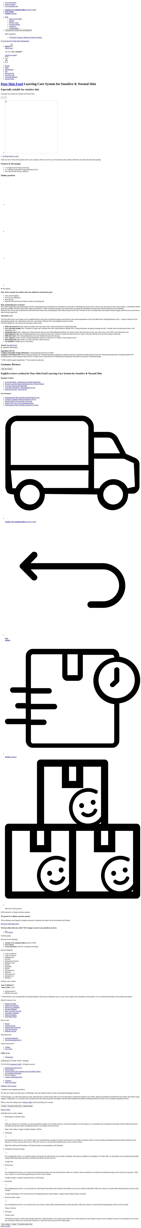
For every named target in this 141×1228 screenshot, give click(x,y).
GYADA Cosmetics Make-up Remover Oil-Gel (20, 399)
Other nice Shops (10, 1082)
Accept (4, 1106)
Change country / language (20, 1061)
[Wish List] (6, 58)
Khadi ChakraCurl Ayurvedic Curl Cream (18, 401)
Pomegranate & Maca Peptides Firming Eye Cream (21, 405)
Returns (11, 21)
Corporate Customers (12, 1013)
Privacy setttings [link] (10, 1075)
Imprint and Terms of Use (13, 1068)
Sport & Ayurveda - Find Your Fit (16, 389)
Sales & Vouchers (11, 1015)
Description (6, 289)
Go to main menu (10, 2)
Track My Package (11, 1029)
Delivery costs (13, 22)
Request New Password (13, 1027)
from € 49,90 (20, 10)
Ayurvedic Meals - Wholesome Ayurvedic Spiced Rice (23, 382)
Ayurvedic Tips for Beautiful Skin (16, 386)
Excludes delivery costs (10, 156)
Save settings (6, 1224)
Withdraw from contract (8, 1086)
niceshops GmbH (15, 1064)
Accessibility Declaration (13, 1073)
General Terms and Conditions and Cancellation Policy (23, 1071)
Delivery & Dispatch (11, 1005)
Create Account (10, 1025)
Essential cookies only (14, 1106)
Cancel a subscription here (13, 1077)
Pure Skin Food (12, 84)
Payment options (14, 24)
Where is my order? (15, 19)
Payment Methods (11, 1009)
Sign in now (9, 48)
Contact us (12, 26)
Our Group (8, 1049)
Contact (7, 1047)
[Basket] (72, 61)
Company (8, 1080)
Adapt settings (28, 1106)
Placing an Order (10, 1004)
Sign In (7, 1024)
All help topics (14, 28)
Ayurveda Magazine (11, 1038)
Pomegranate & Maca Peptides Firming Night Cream (22, 397)
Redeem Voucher (10, 1031)
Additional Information (10, 347)
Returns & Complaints (12, 1007)
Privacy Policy (9, 1070)
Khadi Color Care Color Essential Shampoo (19, 403)
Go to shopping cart (11, 6)
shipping (11, 13)
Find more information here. (10, 924)
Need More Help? (11, 1017)
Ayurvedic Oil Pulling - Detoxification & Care (20, 388)
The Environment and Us (13, 1040)
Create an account (11, 55)
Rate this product (7, 369)
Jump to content (10, 4)
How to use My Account (13, 1011)
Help (6, 17)
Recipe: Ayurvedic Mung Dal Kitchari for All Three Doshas (24, 384)
